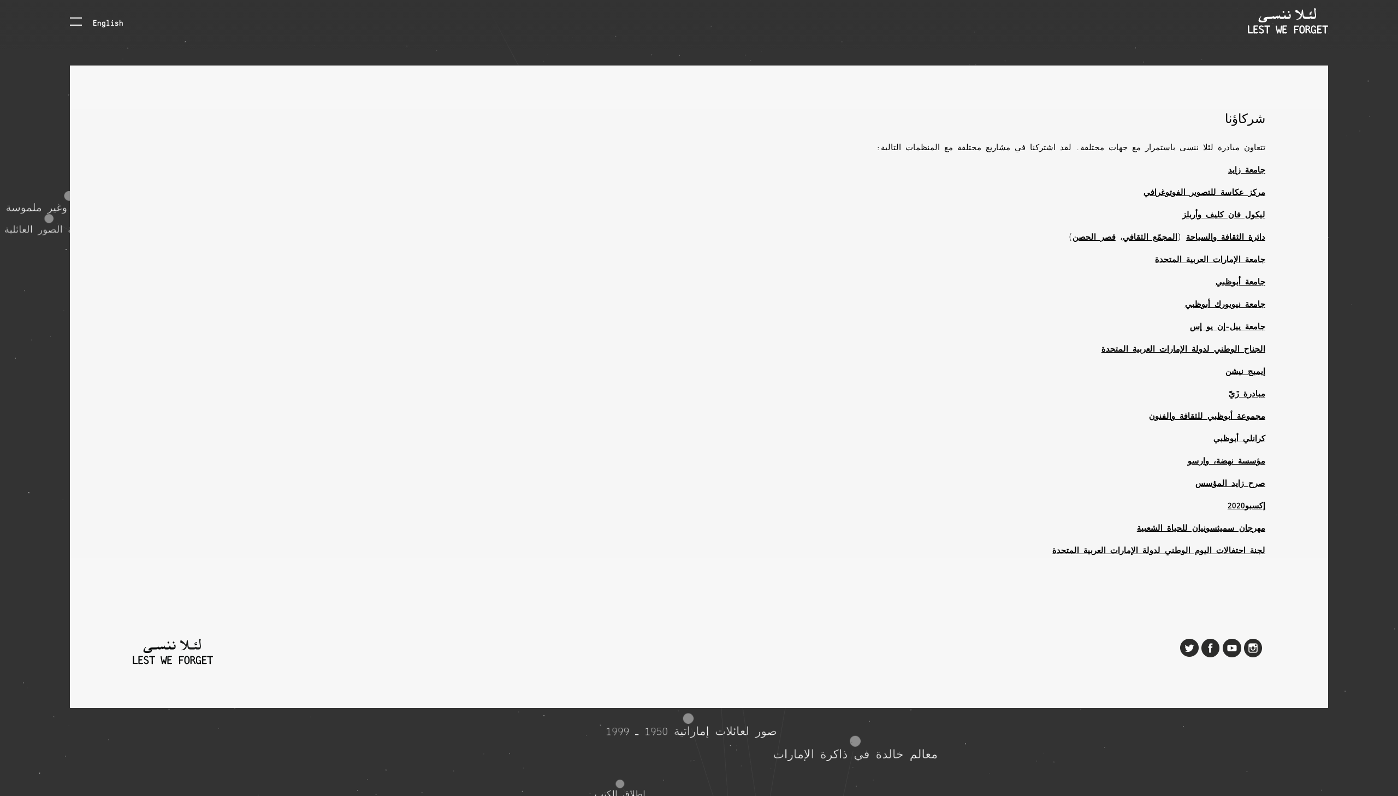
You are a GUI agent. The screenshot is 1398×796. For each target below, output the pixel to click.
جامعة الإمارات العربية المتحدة (1210, 260)
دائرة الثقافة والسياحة (1225, 237)
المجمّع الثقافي (1150, 237)
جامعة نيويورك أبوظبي (1225, 305)
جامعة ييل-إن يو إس (1227, 327)
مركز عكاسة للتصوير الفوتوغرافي (1204, 193)
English (108, 22)
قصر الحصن (1094, 237)
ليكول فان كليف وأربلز (1223, 215)
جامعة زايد (1246, 170)
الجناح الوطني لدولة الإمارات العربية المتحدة (1183, 349)
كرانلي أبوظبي (1239, 439)
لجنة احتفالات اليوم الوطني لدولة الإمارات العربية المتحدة (1158, 551)
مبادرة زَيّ (1247, 394)
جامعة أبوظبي (1240, 282)
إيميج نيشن (1245, 372)
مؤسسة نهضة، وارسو (1226, 461)
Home (1288, 21)
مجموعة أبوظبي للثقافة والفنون (1207, 416)
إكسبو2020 (1246, 506)
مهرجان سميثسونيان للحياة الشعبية (1201, 528)
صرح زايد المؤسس (1230, 484)
